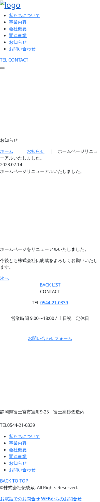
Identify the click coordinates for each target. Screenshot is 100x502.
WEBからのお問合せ (61, 499)
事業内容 (18, 22)
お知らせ (18, 42)
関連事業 (18, 35)
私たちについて (24, 15)
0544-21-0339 (54, 303)
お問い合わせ (22, 49)
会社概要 (18, 29)
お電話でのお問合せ (20, 499)
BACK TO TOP (14, 481)
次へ (4, 278)
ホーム (6, 151)
